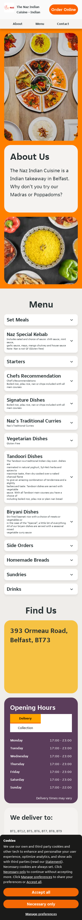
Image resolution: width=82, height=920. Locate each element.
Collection (25, 728)
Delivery (25, 718)
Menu (40, 24)
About (17, 24)
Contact (63, 24)
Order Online (63, 9)
